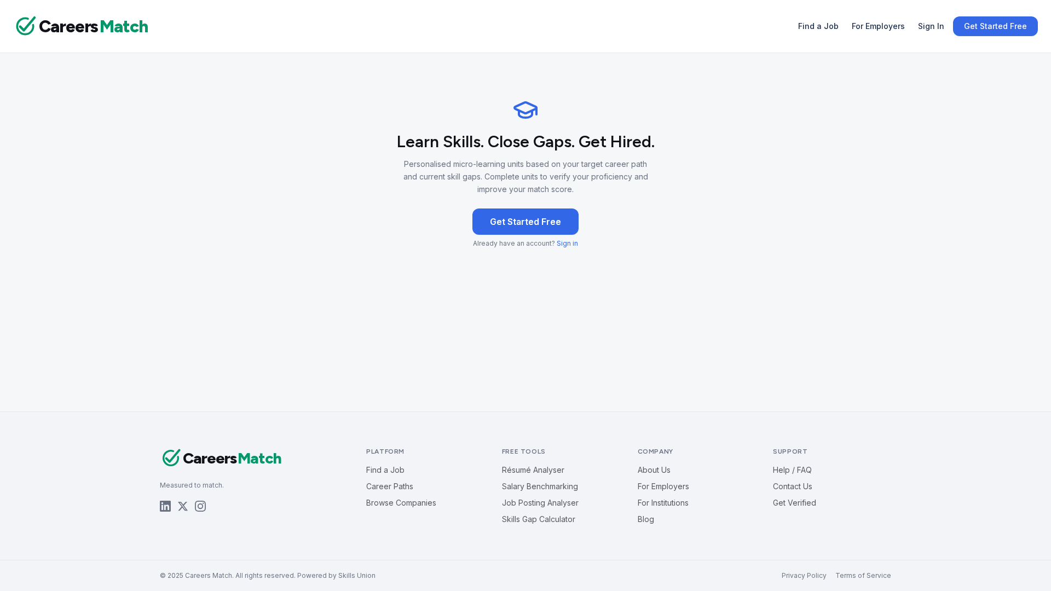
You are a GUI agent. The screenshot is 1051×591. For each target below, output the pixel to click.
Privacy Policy (804, 575)
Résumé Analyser (533, 469)
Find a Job (818, 26)
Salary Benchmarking (540, 486)
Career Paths (389, 486)
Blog (646, 519)
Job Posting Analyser (540, 502)
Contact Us (792, 486)
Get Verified (794, 502)
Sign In (931, 26)
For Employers (878, 26)
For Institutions (663, 502)
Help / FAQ (792, 469)
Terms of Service (863, 575)
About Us (654, 469)
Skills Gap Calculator (538, 519)
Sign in (567, 243)
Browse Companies (401, 502)
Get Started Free (995, 26)
